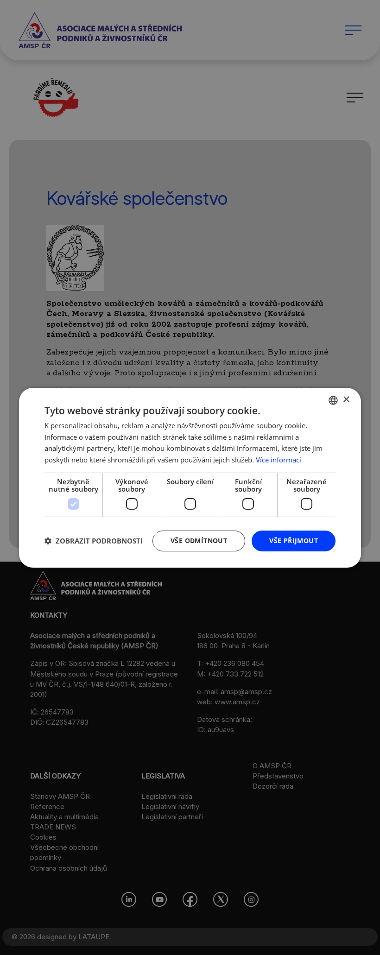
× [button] (345, 399)
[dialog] (190, 477)
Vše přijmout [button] (293, 540)
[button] (93, 541)
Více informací (278, 459)
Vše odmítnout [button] (199, 540)
